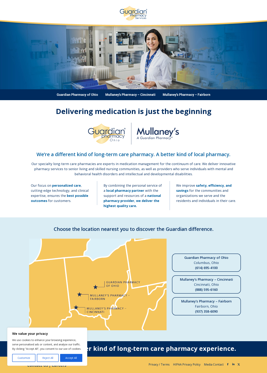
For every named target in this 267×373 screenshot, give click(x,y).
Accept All (71, 358)
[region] (47, 347)
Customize (24, 358)
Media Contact (214, 364)
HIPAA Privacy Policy (187, 364)
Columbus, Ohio (206, 262)
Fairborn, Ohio (206, 306)
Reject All (47, 358)
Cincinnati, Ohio (206, 284)
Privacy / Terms (159, 364)
